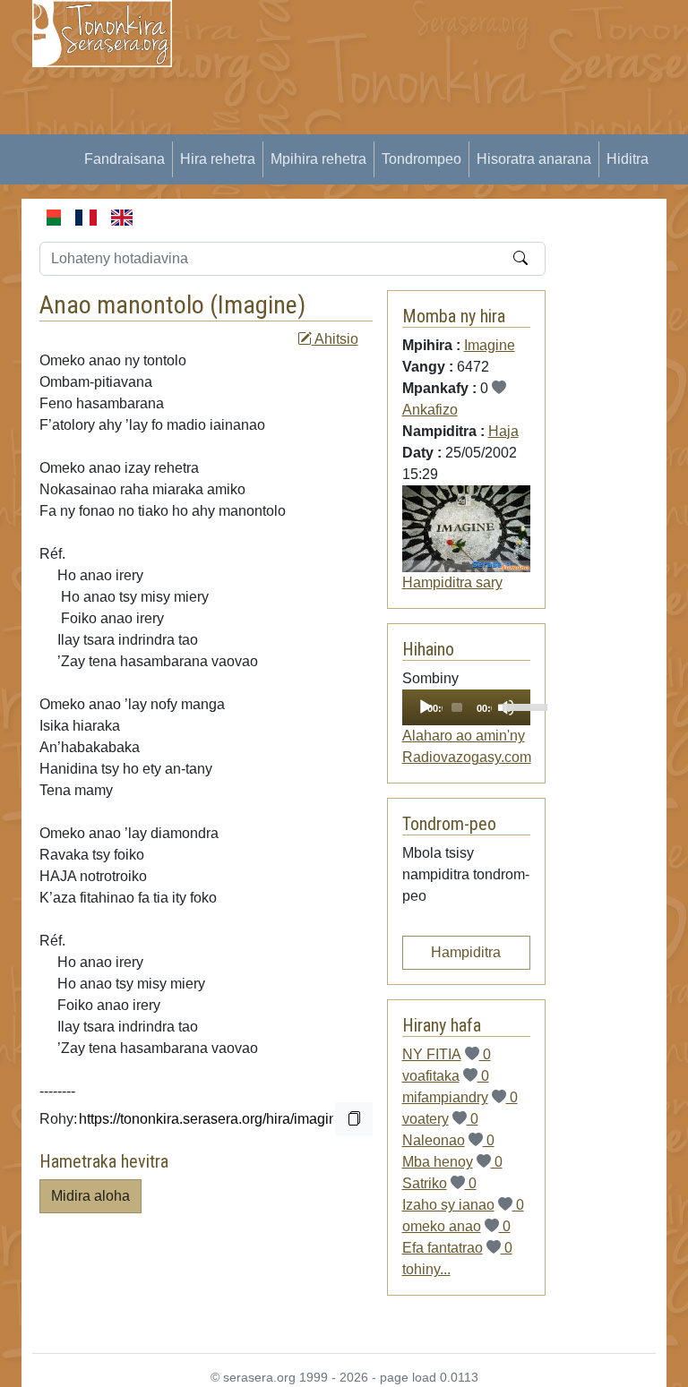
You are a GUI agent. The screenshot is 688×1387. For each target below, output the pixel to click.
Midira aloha (90, 1195)
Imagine (257, 305)
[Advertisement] (441, 125)
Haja (503, 431)
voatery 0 (440, 1118)
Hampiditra (466, 952)
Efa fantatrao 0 (457, 1247)
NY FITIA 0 (446, 1054)
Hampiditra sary (452, 582)
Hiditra (627, 159)
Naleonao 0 (448, 1140)
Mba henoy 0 (452, 1161)
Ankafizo (430, 409)
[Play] (425, 707)
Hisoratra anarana (534, 159)
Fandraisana (124, 159)
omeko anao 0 (456, 1226)
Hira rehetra (217, 159)
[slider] (512, 705)
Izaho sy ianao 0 (463, 1204)
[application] (466, 707)
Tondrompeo (421, 159)
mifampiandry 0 (460, 1097)
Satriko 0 (439, 1183)
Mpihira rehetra (318, 159)
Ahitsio (335, 339)
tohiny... (426, 1269)
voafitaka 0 (445, 1075)
